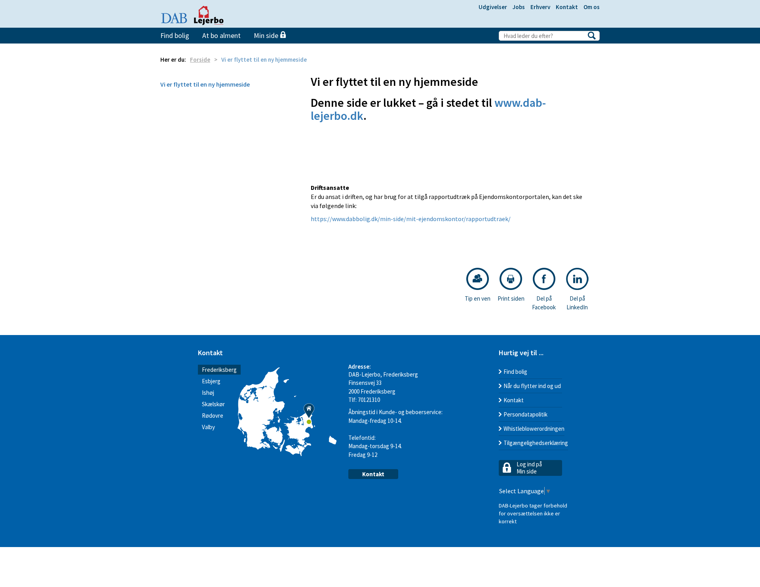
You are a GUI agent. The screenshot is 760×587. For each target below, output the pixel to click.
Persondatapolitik (525, 414)
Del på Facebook (544, 303)
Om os (591, 7)
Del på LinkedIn (577, 303)
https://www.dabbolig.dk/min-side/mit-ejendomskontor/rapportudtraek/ (411, 219)
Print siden (511, 298)
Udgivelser (493, 7)
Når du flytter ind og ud (532, 386)
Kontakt (567, 7)
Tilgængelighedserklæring (536, 443)
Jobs (519, 7)
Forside (200, 59)
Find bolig (174, 35)
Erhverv (540, 7)
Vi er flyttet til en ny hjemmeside (205, 84)
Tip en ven (477, 298)
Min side (267, 35)
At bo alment (221, 35)
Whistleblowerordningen (534, 428)
